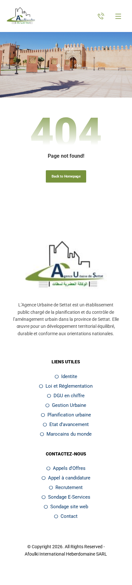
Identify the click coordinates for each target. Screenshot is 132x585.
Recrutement (69, 487)
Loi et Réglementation (69, 386)
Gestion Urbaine (69, 405)
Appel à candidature (69, 478)
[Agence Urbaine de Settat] (21, 16)
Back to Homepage (66, 176)
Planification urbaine (69, 415)
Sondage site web (69, 507)
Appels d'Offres (69, 468)
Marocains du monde (69, 434)
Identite (69, 376)
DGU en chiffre (69, 396)
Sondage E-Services (69, 497)
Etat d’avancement (69, 424)
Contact (69, 516)
